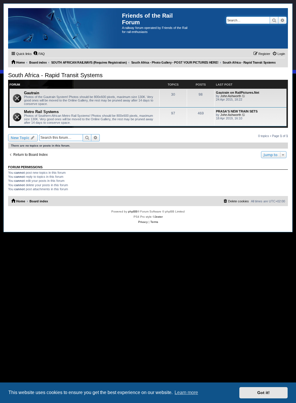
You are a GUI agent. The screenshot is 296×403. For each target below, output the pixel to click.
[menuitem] (39, 53)
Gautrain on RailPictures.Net (237, 92)
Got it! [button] (263, 392)
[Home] (65, 28)
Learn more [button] (186, 392)
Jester (159, 216)
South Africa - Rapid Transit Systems (55, 75)
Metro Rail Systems (41, 112)
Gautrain (31, 93)
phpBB (132, 211)
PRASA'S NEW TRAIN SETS (237, 111)
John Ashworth (230, 96)
